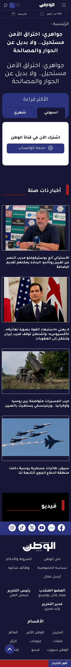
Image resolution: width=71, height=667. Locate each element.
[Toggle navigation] (64, 5)
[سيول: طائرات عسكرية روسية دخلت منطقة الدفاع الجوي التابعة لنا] (35, 438)
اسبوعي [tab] (51, 113)
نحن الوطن (52, 559)
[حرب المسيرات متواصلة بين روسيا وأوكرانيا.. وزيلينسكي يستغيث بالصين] (35, 371)
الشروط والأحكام (19, 559)
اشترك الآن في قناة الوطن (35, 138)
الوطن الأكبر (35, 633)
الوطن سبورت (57, 650)
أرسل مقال (52, 577)
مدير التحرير (52, 604)
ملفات (58, 641)
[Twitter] (32, 528)
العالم (13, 633)
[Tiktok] (22, 528)
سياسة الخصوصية (52, 568)
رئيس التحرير (18, 591)
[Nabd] (51, 528)
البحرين (57, 633)
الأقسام (35, 622)
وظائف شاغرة (18, 568)
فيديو (35, 650)
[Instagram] (12, 528)
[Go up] (8, 651)
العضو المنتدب (52, 591)
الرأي (13, 641)
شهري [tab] (20, 113)
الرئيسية (61, 24)
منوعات (35, 641)
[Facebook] (61, 528)
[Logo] (47, 5)
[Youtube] (41, 528)
